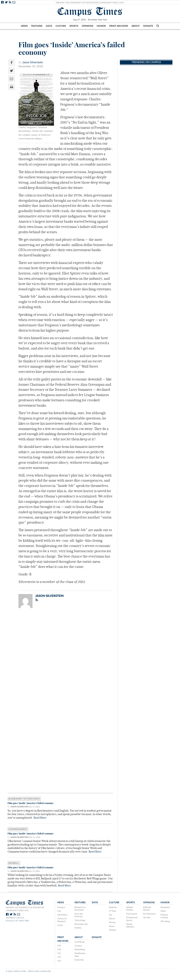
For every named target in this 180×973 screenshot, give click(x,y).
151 (59, 953)
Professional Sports (131, 918)
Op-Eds (146, 917)
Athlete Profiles (129, 908)
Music (112, 926)
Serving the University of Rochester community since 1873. (25, 909)
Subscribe (79, 960)
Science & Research (62, 919)
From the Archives (79, 915)
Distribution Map (80, 954)
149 (59, 946)
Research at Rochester (80, 908)
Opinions (87, 26)
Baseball (14, 863)
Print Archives (118, 26)
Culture (61, 26)
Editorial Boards (147, 908)
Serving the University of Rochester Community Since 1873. (90, 3)
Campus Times (90, 11)
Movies (112, 922)
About (135, 26)
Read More (40, 818)
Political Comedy (164, 916)
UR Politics (62, 915)
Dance (112, 918)
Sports (73, 26)
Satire (163, 911)
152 (59, 957)
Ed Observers (149, 914)
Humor (101, 26)
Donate (148, 26)
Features (36, 26)
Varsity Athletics (130, 925)
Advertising (80, 949)
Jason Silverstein (32, 62)
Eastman (113, 907)
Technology (80, 920)
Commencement (18, 829)
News (24, 26)
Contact (78, 946)
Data (49, 26)
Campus (61, 907)
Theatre (112, 930)
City (59, 911)
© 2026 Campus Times (16, 971)
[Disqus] (60, 656)
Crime (60, 925)
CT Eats (112, 911)
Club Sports (131, 914)
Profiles (78, 928)
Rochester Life (81, 924)
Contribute (80, 942)
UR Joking (165, 921)
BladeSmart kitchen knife (24, 799)
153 (59, 961)
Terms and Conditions (39, 971)
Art (110, 915)
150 (59, 949)
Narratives (165, 907)
